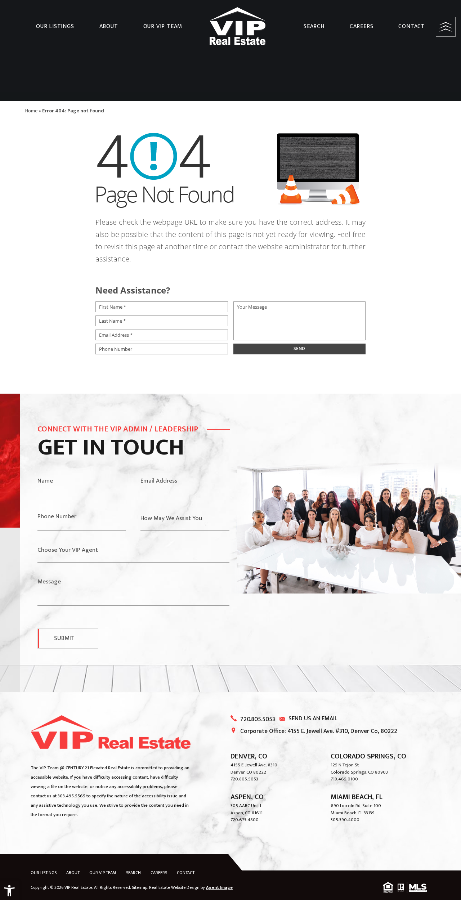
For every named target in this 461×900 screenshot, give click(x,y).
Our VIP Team (163, 27)
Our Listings (55, 27)
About (108, 27)
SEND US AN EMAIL (312, 718)
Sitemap (139, 887)
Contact (411, 27)
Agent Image (219, 887)
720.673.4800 (244, 820)
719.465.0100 (344, 779)
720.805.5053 (257, 719)
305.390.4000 (345, 820)
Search (314, 27)
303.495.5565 (71, 796)
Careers (361, 27)
